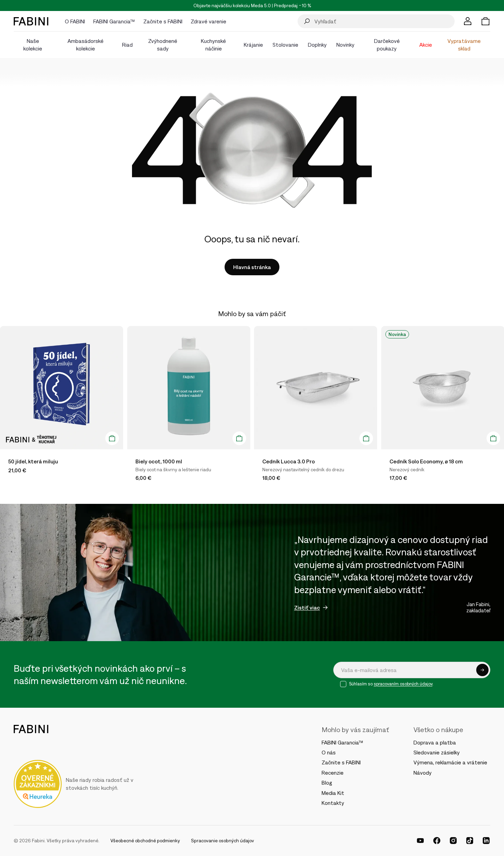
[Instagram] (453, 840)
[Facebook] (437, 840)
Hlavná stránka (252, 267)
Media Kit (333, 793)
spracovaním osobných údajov (403, 683)
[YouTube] (420, 840)
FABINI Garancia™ (342, 742)
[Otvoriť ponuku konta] (467, 21)
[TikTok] (470, 840)
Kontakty (333, 803)
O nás (329, 752)
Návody (422, 773)
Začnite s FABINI (341, 762)
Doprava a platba (434, 742)
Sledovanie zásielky (436, 752)
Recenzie (333, 773)
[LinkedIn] (486, 840)
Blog (327, 782)
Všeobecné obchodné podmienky (145, 840)
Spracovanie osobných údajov (222, 840)
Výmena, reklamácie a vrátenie (450, 762)
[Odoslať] (482, 670)
